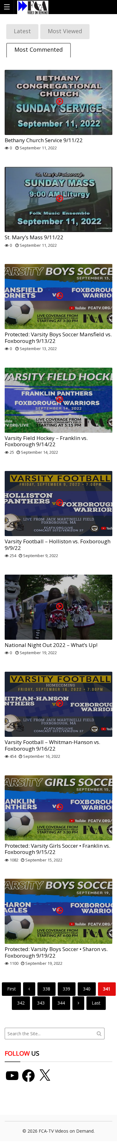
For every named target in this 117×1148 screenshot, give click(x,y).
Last (96, 1003)
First (11, 989)
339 (66, 989)
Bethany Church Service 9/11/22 (44, 140)
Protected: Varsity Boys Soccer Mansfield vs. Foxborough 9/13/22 (58, 337)
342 (21, 1003)
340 (86, 989)
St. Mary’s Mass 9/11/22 (34, 237)
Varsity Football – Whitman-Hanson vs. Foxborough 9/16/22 (52, 745)
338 (46, 989)
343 (41, 1003)
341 (106, 989)
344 (61, 1003)
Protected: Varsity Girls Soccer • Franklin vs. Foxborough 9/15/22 (57, 849)
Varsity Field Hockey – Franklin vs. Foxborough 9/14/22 (46, 441)
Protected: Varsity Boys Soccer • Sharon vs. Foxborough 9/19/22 (56, 952)
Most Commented (38, 49)
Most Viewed (65, 31)
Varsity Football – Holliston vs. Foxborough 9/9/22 (57, 544)
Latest (22, 31)
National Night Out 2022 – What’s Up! (51, 645)
